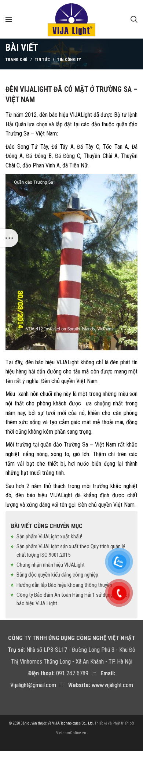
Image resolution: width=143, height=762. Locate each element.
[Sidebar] (9, 238)
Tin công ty (69, 59)
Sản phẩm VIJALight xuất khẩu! (49, 536)
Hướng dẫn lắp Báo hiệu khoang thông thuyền (64, 585)
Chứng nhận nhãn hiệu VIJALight (50, 564)
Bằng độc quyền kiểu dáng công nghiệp (57, 574)
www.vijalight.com (112, 685)
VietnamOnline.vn (71, 732)
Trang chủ (16, 59)
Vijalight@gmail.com (33, 685)
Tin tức (42, 59)
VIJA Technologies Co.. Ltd (72, 723)
